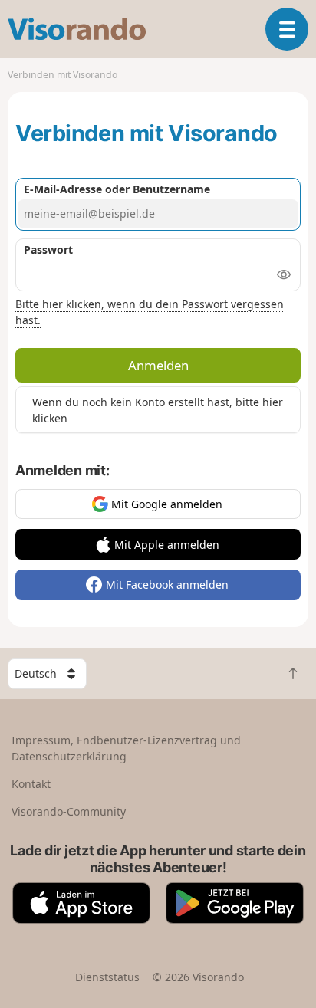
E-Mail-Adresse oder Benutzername (117, 189)
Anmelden (158, 365)
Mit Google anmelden (166, 504)
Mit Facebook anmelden (167, 584)
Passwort (48, 249)
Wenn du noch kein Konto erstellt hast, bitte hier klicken (157, 410)
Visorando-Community (69, 811)
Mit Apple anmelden (166, 544)
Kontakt (31, 784)
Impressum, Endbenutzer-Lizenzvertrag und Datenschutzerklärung (126, 748)
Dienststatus (107, 977)
